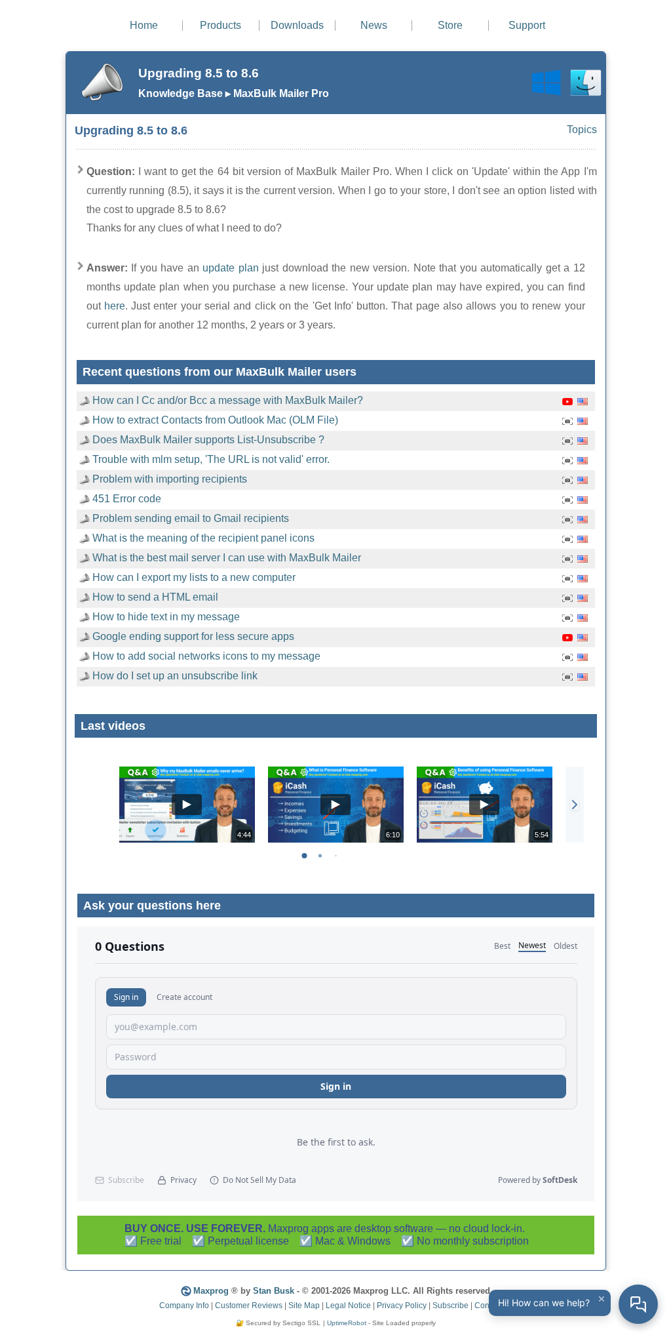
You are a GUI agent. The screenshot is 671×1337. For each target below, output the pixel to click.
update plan (230, 267)
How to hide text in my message (166, 616)
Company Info (184, 1305)
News (373, 25)
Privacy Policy (402, 1305)
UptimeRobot (346, 1323)
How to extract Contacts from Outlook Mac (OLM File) (215, 420)
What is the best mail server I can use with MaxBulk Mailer (226, 557)
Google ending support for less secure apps (193, 636)
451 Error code (126, 498)
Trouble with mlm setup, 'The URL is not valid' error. (211, 459)
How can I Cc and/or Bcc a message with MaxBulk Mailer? (227, 400)
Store (450, 25)
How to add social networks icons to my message (206, 656)
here (114, 305)
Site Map (304, 1305)
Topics (582, 129)
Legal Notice (348, 1305)
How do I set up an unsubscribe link (175, 675)
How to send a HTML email (155, 597)
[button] (575, 805)
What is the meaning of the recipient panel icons (203, 538)
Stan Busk (273, 1291)
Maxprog (211, 1291)
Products (220, 25)
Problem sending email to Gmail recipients (190, 518)
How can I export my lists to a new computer (194, 577)
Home (144, 25)
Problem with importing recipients (169, 479)
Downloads (297, 25)
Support (526, 25)
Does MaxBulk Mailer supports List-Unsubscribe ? (208, 439)
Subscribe (450, 1305)
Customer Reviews (248, 1305)
